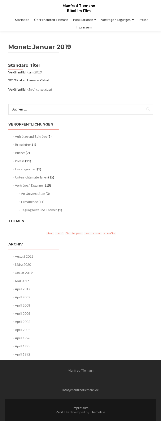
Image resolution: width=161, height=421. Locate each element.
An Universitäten (33, 193)
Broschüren (23, 144)
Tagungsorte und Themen (39, 210)
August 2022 (24, 256)
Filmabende (29, 202)
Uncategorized (42, 89)
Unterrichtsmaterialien (31, 177)
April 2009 (22, 297)
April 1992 (22, 354)
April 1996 (22, 338)
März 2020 (23, 264)
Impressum (84, 27)
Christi (59, 233)
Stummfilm (109, 233)
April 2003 (22, 321)
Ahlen (50, 233)
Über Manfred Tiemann (51, 20)
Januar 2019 (23, 273)
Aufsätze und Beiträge (31, 136)
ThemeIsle (97, 412)
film (68, 233)
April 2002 (22, 330)
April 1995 (22, 346)
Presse (143, 20)
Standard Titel (24, 65)
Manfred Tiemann (79, 6)
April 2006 (22, 313)
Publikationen (83, 20)
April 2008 (22, 305)
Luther (97, 233)
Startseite (22, 20)
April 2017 (22, 289)
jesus (88, 233)
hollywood (77, 233)
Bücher (20, 153)
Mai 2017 (22, 281)
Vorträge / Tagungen (116, 20)
